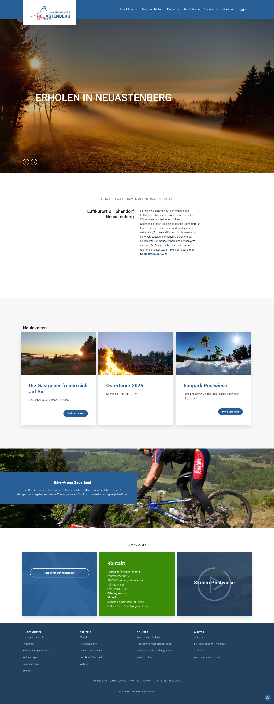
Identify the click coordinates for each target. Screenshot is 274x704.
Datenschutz (118, 680)
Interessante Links (169, 680)
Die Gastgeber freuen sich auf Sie (58, 389)
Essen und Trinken (152, 9)
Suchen (27, 670)
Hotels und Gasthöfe (33, 637)
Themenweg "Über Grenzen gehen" (155, 643)
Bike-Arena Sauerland (91, 657)
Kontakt (135, 680)
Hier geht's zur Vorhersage (59, 572)
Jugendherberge (31, 664)
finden (65, 400)
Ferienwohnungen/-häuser (36, 650)
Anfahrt (148, 680)
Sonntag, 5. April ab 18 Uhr (121, 393)
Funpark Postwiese (205, 386)
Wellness (84, 664)
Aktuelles (84, 637)
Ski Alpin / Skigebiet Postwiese (210, 643)
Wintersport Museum (91, 650)
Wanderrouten (144, 657)
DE (242, 9)
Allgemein (199, 637)
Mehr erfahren (75, 413)
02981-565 (167, 249)
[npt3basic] (50, 13)
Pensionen (28, 643)
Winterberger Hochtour (149, 637)
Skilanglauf (199, 650)
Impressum (100, 680)
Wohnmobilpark (31, 657)
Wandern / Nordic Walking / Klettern (155, 650)
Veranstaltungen (88, 643)
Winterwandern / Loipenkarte (209, 657)
